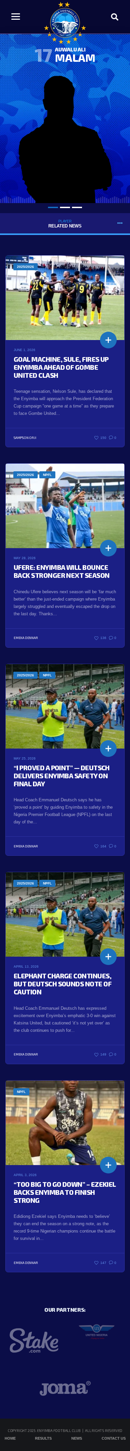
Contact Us (114, 1438)
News (76, 1438)
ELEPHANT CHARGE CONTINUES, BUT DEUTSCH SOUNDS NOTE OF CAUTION (62, 984)
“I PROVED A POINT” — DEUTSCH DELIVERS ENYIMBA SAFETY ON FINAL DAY (62, 776)
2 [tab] (65, 207)
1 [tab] (53, 207)
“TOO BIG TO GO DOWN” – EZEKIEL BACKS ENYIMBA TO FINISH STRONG (65, 1192)
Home (10, 1438)
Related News (65, 223)
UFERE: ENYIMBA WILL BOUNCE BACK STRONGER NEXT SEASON (62, 571)
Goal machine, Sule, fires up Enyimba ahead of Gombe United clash (61, 367)
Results (43, 1438)
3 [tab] (77, 207)
